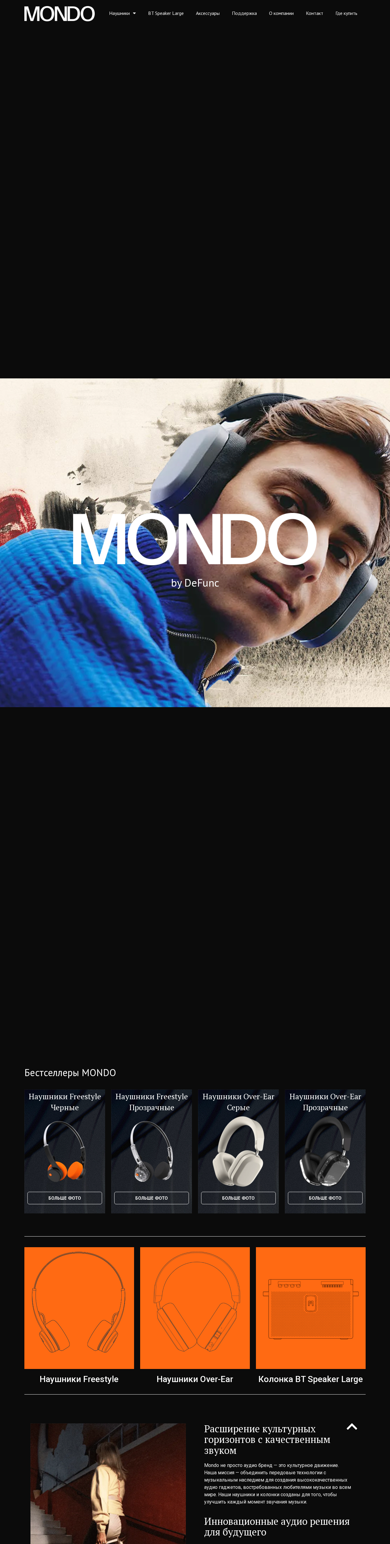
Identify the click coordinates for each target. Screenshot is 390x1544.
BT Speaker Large (166, 13)
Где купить (346, 13)
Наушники (119, 13)
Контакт (314, 13)
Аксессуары (208, 13)
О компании (281, 13)
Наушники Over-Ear (195, 1379)
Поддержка (244, 13)
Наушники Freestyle (79, 1379)
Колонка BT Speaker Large (310, 1379)
